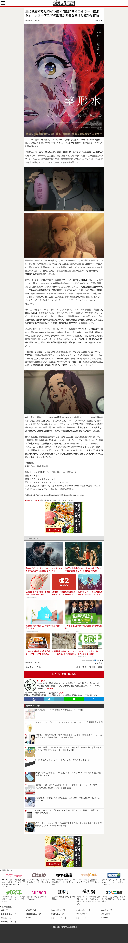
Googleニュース (58, 910)
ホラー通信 (81, 667)
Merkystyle (105, 914)
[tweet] (49, 699)
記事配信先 (7, 907)
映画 (39, 667)
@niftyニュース (57, 914)
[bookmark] (94, 699)
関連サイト (7, 870)
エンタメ (30, 667)
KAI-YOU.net (81, 914)
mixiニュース (106, 910)
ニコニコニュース (9, 914)
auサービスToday (8, 922)
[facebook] (34, 699)
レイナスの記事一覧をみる (64, 674)
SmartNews (31, 910)
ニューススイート (59, 918)
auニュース (6, 918)
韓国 (100, 667)
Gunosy (4, 910)
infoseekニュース (33, 914)
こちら (61, 693)
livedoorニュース (83, 910)
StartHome (105, 918)
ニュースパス (82, 918)
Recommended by (88, 660)
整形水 (92, 667)
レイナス (98, 20)
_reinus (49, 688)
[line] (74, 699)
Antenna (29, 918)
